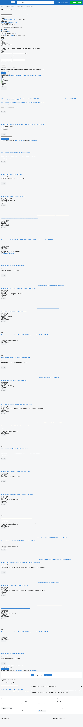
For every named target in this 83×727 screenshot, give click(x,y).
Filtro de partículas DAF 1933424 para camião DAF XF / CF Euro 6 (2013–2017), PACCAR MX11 (23, 102)
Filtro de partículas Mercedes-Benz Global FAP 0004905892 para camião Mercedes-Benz (21, 562)
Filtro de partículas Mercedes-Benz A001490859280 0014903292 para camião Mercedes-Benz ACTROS (24, 334)
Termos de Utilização (33, 140)
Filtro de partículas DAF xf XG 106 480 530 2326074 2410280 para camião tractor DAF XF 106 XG (23, 124)
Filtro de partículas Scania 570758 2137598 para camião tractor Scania (17, 494)
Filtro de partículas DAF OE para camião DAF (11, 174)
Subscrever (4, 138)
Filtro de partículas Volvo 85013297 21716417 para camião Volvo (15, 357)
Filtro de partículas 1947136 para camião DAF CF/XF (13, 196)
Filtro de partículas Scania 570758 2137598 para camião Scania (15, 471)
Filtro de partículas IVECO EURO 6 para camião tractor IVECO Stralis (14, 687)
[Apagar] (2, 17)
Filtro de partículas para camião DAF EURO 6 (9, 690)
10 (41, 675)
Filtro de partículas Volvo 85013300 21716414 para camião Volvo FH (16, 518)
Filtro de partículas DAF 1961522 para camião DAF (12, 265)
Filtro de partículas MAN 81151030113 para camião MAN (13, 311)
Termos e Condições (24, 701)
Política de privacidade (24, 703)
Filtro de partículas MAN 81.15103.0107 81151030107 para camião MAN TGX (18, 288)
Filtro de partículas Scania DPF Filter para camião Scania (12, 689)
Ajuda (2, 703)
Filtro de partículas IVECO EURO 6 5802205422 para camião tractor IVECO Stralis (19, 218)
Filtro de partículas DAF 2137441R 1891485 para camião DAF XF (15, 426)
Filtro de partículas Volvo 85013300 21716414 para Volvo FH (14, 448)
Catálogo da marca (23, 710)
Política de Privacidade (19, 140)
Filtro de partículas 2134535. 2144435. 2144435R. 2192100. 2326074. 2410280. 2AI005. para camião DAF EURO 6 (27, 239)
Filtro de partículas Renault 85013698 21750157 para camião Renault (16, 404)
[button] (2, 112)
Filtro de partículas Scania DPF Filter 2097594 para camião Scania (16, 152)
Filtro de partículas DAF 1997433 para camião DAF (12, 653)
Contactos (3, 705)
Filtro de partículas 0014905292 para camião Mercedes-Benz (14, 585)
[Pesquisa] (18, 2)
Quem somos (3, 701)
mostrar (3, 65)
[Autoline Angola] (5, 2)
